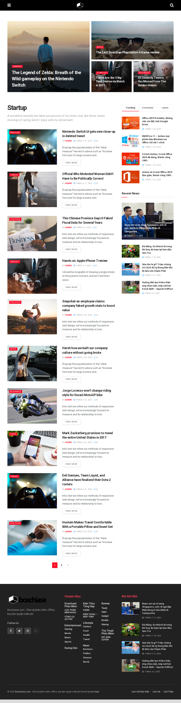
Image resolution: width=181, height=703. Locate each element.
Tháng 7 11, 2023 (33, 92)
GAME (86, 610)
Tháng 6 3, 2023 (83, 265)
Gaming (17, 66)
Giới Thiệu (169, 691)
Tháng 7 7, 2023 (105, 59)
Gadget (14, 262)
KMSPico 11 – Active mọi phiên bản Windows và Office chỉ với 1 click (156, 139)
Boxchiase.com (23, 691)
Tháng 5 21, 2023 (83, 489)
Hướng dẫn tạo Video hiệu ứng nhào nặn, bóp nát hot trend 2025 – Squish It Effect (157, 285)
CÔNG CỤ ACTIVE (69, 617)
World (86, 662)
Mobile (105, 620)
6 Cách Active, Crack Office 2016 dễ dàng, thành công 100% (157, 157)
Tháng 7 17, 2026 (134, 236)
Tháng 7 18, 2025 (152, 257)
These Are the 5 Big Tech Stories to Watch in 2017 (110, 81)
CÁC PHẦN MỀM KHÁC (70, 611)
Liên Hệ (156, 691)
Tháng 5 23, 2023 (83, 400)
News (86, 645)
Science (87, 657)
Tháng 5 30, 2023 (83, 315)
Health (86, 635)
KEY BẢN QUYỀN (105, 638)
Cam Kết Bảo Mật (140, 691)
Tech (104, 608)
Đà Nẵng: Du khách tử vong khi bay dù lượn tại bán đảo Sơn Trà (157, 249)
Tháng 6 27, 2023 (147, 92)
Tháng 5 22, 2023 (83, 442)
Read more (71, 163)
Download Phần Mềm (71, 605)
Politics (15, 219)
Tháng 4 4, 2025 (151, 293)
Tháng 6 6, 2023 (83, 227)
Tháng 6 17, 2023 (83, 183)
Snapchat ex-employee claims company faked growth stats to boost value (88, 305)
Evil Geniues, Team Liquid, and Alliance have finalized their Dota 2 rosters (86, 479)
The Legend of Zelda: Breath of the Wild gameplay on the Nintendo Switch (46, 79)
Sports (68, 642)
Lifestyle (88, 622)
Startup (102, 73)
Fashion (15, 132)
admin (18, 92)
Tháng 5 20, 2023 (83, 531)
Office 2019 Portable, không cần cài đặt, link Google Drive (157, 121)
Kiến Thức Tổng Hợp (89, 605)
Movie (68, 633)
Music (68, 637)
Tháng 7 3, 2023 (105, 92)
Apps (100, 47)
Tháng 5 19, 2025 (152, 275)
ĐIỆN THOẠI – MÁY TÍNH (90, 615)
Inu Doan (94, 691)
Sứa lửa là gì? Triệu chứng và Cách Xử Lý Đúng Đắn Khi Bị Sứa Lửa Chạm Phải (157, 267)
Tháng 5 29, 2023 (83, 357)
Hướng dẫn (71, 648)
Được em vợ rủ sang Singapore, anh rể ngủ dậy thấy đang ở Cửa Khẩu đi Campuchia (145, 228)
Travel (14, 175)
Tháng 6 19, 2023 (83, 141)
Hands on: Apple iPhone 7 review (84, 261)
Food (13, 434)
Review (105, 603)
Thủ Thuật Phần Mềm (107, 632)
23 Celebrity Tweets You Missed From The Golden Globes (152, 81)
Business (144, 73)
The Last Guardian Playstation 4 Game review (127, 52)
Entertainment (73, 625)
